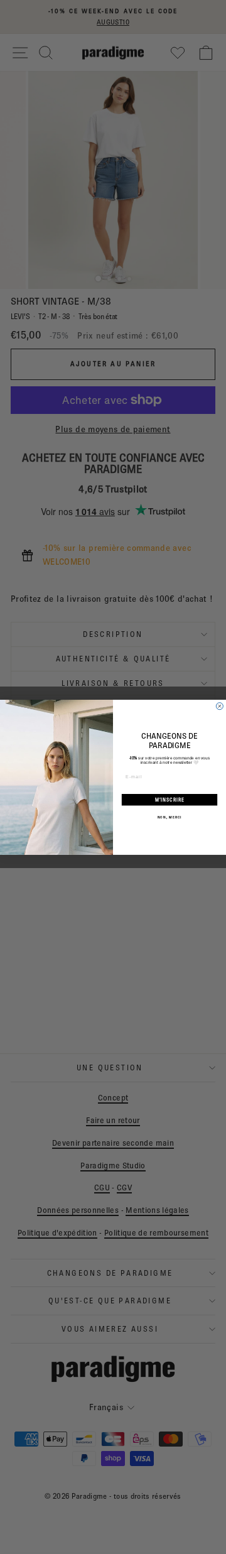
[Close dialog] (219, 705)
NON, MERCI (169, 816)
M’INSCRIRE (170, 799)
